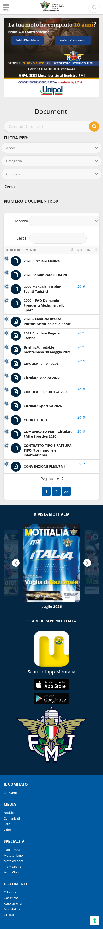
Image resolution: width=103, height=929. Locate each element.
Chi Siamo (11, 792)
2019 (81, 286)
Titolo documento (21, 250)
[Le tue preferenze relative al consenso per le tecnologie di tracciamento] (94, 920)
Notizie (9, 813)
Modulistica (12, 909)
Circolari (9, 915)
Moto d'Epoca (13, 861)
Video (8, 829)
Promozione (12, 866)
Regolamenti (13, 903)
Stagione (84, 250)
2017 (81, 464)
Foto (7, 824)
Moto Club (11, 872)
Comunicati (12, 818)
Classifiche (11, 898)
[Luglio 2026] (51, 563)
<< (36, 491)
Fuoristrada (12, 849)
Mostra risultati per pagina (51, 221)
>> (66, 491)
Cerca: (22, 238)
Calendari (10, 892)
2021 (81, 333)
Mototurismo (13, 855)
